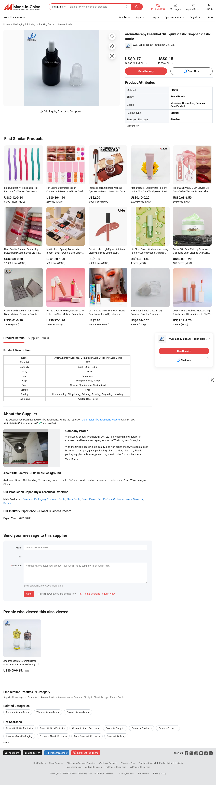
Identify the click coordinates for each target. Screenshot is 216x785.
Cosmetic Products (142, 728)
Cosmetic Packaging (34, 499)
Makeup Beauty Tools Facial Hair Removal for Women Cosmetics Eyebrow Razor (21, 190)
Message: (17, 565)
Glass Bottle (73, 499)
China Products (56, 763)
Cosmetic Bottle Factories (19, 728)
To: (20, 556)
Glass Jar (138, 499)
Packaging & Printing (24, 24)
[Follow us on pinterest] (206, 752)
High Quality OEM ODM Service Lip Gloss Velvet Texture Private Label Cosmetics (191, 190)
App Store (12, 752)
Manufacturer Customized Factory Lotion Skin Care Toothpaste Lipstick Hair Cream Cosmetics (150, 190)
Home (6, 24)
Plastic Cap (95, 499)
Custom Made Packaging (19, 736)
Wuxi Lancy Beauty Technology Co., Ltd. (154, 44)
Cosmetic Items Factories (85, 728)
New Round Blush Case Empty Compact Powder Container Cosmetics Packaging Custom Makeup (146, 312)
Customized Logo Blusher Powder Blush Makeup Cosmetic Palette (22, 312)
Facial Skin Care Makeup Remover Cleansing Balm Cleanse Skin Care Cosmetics (190, 251)
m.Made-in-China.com (116, 767)
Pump (85, 499)
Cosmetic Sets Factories (52, 728)
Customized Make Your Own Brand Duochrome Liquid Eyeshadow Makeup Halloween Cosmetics (107, 312)
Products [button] (57, 7)
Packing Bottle (46, 24)
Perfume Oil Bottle (113, 499)
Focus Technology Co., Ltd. (84, 773)
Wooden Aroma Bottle (47, 712)
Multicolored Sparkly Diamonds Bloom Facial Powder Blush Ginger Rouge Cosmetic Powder (64, 251)
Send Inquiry (146, 71)
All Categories (15, 17)
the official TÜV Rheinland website (101, 419)
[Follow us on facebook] (186, 752)
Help (154, 17)
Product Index (165, 763)
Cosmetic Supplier (115, 728)
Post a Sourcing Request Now (97, 593)
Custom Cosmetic (168, 728)
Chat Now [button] (193, 71)
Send (29, 593)
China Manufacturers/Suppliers (81, 763)
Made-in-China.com (93, 767)
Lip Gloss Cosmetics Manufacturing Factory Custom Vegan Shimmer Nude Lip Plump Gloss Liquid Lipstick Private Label (150, 251)
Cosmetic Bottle (56, 499)
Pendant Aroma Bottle (17, 712)
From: (19, 547)
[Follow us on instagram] (196, 752)
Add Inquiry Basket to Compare (62, 111)
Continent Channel (147, 763)
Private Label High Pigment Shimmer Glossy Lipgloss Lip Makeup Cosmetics (108, 251)
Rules (210, 17)
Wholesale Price (128, 763)
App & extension (173, 17)
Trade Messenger (57, 752)
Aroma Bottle (65, 24)
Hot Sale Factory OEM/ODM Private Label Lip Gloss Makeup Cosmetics (65, 312)
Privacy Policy (159, 773)
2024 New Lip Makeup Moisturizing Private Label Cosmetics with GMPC (191, 312)
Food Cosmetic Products (87, 736)
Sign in (209, 8)
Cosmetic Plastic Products (53, 736)
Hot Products (39, 763)
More (6, 742)
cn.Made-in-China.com (140, 767)
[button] (126, 6)
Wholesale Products (108, 763)
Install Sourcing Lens (87, 752)
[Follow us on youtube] (201, 752)
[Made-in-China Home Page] (21, 6)
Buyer (139, 17)
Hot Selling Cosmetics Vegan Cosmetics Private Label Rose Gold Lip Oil (64, 190)
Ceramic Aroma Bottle (77, 712)
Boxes (128, 499)
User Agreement (126, 773)
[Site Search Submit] (137, 6)
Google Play (32, 752)
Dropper (7, 503)
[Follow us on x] (191, 752)
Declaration (143, 773)
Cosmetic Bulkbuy (116, 736)
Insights (179, 763)
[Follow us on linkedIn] (211, 752)
